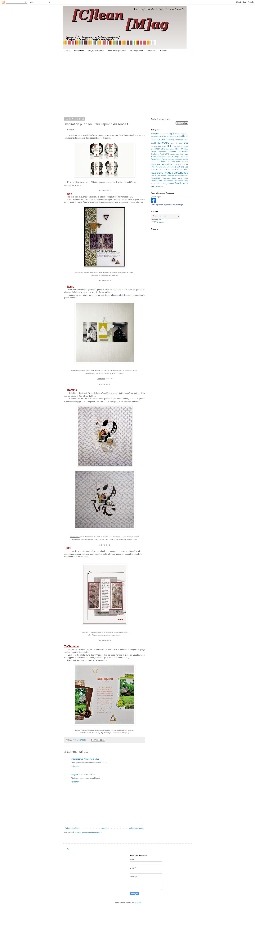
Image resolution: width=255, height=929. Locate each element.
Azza (153, 136)
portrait (177, 175)
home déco (179, 154)
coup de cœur (177, 143)
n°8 (177, 169)
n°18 (172, 167)
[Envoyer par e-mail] (92, 740)
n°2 (182, 167)
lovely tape (155, 164)
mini (168, 164)
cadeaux (173, 136)
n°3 (157, 170)
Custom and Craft (158, 146)
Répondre (75, 766)
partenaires (181, 172)
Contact (163, 51)
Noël (186, 169)
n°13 (152, 167)
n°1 (173, 164)
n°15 (160, 167)
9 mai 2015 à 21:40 (87, 775)
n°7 (173, 169)
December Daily (158, 149)
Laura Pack (161, 159)
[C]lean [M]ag (156, 197)
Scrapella (169, 180)
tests (153, 186)
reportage (166, 178)
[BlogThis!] (95, 740)
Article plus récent (72, 828)
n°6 (169, 169)
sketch (171, 184)
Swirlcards (181, 183)
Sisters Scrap (162, 184)
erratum (173, 152)
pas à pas (155, 175)
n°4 (161, 170)
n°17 (168, 167)
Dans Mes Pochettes (180, 146)
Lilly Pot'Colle (182, 162)
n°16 (164, 167)
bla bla (166, 136)
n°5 (165, 170)
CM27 (186, 139)
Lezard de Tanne (168, 162)
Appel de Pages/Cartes (117, 51)
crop (186, 143)
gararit (172, 154)
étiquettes (183, 151)
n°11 (181, 164)
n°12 (186, 164)
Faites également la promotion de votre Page (167, 205)
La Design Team (136, 51)
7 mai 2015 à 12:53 (91, 759)
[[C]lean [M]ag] (153, 202)
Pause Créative (167, 175)
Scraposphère (178, 180)
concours (163, 142)
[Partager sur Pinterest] (103, 740)
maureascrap (77, 759)
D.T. (169, 146)
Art (68, 849)
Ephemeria (163, 151)
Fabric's (163, 154)
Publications (79, 51)
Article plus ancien (136, 828)
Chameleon (179, 139)
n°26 (152, 169)
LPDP (163, 164)
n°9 (181, 169)
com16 (153, 143)
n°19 (177, 167)
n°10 (177, 164)
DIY (182, 149)
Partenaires (151, 51)
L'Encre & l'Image (172, 157)
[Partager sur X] (97, 740)
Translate (161, 222)
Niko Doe (109, 378)
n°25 (186, 167)
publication (184, 175)
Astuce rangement (181, 134)
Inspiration (161, 157)
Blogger (138, 903)
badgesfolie (159, 136)
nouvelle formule (158, 173)
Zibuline (159, 186)
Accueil (67, 51)
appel (171, 133)
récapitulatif (155, 178)
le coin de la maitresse (174, 159)
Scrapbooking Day (158, 180)
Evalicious (155, 154)
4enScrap (155, 134)
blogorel (74, 775)
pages (169, 172)
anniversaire (164, 134)
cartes (161, 139)
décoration (170, 149)
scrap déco (183, 178)
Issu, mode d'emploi (96, 51)
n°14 (156, 167)
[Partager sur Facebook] (100, 740)
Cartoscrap (170, 139)
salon (174, 178)
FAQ (167, 154)
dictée (177, 149)
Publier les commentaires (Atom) (88, 832)
